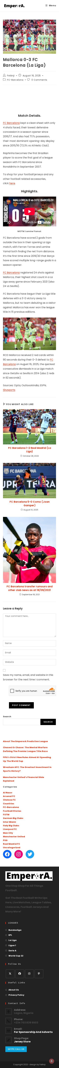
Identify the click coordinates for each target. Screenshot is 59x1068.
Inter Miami (9, 822)
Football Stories (12, 811)
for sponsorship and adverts (33, 1032)
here (12, 183)
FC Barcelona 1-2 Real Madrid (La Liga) (29, 449)
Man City (8, 833)
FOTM (6, 815)
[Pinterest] (39, 973)
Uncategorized (11, 848)
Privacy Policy (16, 995)
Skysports (9, 390)
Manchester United (14, 837)
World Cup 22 (15, 956)
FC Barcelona (11, 123)
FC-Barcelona (15, 80)
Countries (8, 804)
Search (7, 717)
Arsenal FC (9, 796)
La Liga (12, 940)
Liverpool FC (10, 829)
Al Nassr (7, 793)
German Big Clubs (13, 818)
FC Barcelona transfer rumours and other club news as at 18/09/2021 (30, 588)
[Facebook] (7, 854)
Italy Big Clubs (11, 826)
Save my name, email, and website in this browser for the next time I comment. (28, 677)
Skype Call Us (16, 1049)
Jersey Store (22, 1042)
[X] (10, 973)
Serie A (12, 951)
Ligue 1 (12, 946)
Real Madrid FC (11, 844)
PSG (5, 840)
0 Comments (39, 80)
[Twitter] (30, 854)
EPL (10, 935)
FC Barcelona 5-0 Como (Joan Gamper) (30, 503)
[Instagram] (18, 854)
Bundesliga (14, 930)
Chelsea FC (9, 800)
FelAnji (10, 76)
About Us (13, 990)
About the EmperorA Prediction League (25, 741)
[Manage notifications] (51, 1061)
